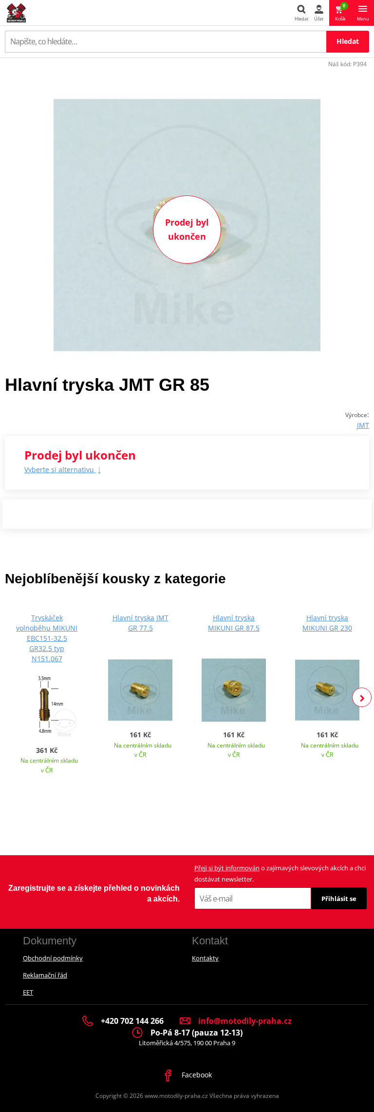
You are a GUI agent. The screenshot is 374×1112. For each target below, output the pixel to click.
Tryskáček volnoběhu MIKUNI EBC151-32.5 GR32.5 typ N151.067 (46, 638)
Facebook (196, 1074)
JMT (363, 425)
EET (28, 992)
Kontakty (205, 958)
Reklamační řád (45, 975)
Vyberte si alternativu (60, 469)
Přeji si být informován (227, 867)
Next (362, 697)
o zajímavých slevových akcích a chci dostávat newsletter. (280, 873)
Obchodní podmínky (53, 958)
